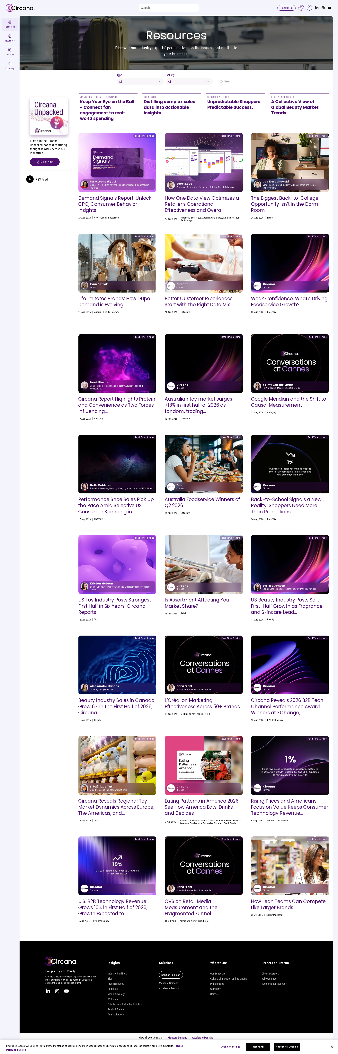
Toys (96, 619)
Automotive (229, 217)
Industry (170, 75)
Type (119, 75)
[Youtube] (329, 8)
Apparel (206, 217)
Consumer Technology (277, 820)
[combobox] (140, 81)
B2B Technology (275, 720)
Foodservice (220, 312)
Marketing (271, 915)
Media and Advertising (192, 714)
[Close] (331, 1046)
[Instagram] (323, 8)
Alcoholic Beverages (191, 217)
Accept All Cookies (287, 1046)
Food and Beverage (109, 217)
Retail (230, 312)
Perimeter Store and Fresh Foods (219, 823)
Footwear (115, 312)
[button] (309, 8)
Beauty (106, 312)
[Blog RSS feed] (30, 179)
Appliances (216, 217)
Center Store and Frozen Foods (216, 820)
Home (270, 217)
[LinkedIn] (317, 8)
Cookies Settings (230, 1046)
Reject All (258, 1046)
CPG (96, 217)
